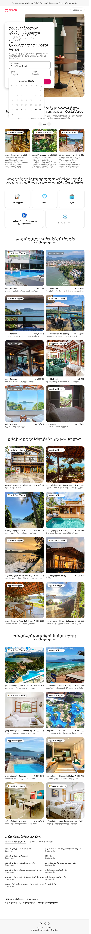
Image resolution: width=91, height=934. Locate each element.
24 (13, 110)
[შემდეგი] (49, 124)
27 (26, 110)
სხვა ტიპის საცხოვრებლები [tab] (15, 841)
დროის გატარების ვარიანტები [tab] (41, 841)
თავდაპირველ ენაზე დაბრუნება (64, 3)
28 (31, 110)
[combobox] (30, 66)
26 (22, 110)
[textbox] (19, 74)
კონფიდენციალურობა (40, 930)
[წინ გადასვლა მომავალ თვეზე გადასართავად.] (40, 81)
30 (40, 110)
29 (36, 110)
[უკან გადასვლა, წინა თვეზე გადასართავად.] (13, 81)
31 (12, 115)
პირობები (54, 930)
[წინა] (40, 124)
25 (17, 110)
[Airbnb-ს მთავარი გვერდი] (11, 10)
